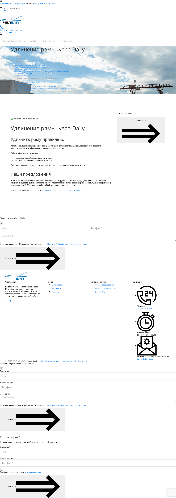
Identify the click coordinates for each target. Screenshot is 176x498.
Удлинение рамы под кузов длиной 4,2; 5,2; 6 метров (35, 86)
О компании (65, 41)
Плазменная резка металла (25, 69)
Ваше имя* (5, 371)
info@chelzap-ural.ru (145, 359)
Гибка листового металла (24, 76)
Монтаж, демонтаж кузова (25, 90)
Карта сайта (83, 361)
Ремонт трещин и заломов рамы (27, 82)
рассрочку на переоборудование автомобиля (62, 190)
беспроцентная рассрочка (45, 3)
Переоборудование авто (104, 288)
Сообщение (5, 394)
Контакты (56, 292)
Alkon (41, 361)
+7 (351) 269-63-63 (145, 308)
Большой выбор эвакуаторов (12, 3)
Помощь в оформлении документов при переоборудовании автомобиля (42, 72)
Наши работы (48, 41)
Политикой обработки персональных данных (67, 244)
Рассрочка (56, 288)
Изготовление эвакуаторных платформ (30, 65)
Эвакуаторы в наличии (13, 41)
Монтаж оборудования (23, 74)
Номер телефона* (7, 382)
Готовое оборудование (104, 285)
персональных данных (34, 472)
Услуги (33, 41)
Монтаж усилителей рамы (25, 84)
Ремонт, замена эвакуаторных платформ (30, 67)
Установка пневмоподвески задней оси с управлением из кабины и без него (44, 88)
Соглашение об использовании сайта (61, 361)
